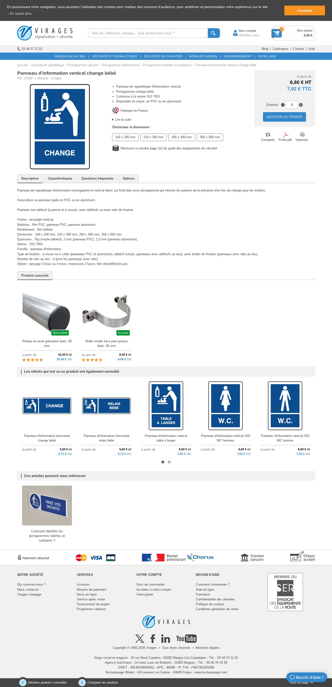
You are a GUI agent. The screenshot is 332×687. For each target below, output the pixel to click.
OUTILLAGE (266, 56)
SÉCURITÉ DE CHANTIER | (164, 56)
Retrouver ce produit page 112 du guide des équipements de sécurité (169, 148)
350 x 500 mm (210, 137)
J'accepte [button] (305, 10)
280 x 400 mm (182, 137)
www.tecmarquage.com (210, 672)
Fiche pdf (285, 140)
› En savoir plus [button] (20, 13)
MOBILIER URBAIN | (204, 56)
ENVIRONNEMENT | (238, 56)
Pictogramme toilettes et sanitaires (167, 65)
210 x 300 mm (153, 137)
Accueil (22, 65)
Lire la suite (123, 119)
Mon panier (305, 30)
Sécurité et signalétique (47, 65)
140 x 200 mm (125, 137)
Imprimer (302, 140)
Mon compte (242, 31)
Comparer (268, 140)
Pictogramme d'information (120, 65)
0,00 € (308, 35)
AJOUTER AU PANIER (285, 117)
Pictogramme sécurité (83, 65)
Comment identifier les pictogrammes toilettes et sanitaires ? (47, 535)
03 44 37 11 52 (32, 49)
